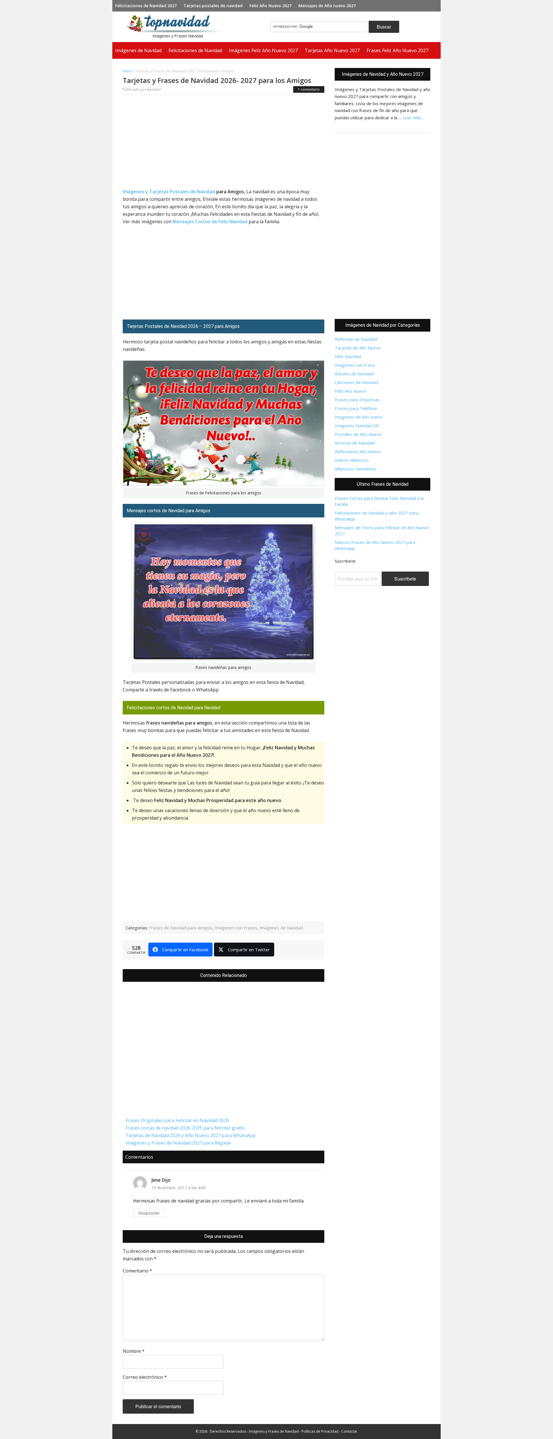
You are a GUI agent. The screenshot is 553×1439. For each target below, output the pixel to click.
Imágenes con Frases (236, 928)
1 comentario (309, 89)
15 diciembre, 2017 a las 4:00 (178, 1187)
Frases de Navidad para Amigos (180, 928)
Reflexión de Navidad (356, 339)
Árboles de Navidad (354, 374)
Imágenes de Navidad (281, 928)
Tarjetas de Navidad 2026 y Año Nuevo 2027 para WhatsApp (190, 1135)
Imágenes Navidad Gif (356, 425)
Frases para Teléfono (356, 408)
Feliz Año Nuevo (350, 391)
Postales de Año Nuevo (358, 434)
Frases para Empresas (357, 399)
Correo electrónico (145, 1377)
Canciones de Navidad (356, 382)
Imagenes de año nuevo (358, 417)
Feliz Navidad (348, 356)
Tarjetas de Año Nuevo (358, 348)
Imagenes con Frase (355, 365)
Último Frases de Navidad (382, 484)
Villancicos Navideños (355, 469)
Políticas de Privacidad (320, 1431)
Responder (149, 1213)
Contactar (349, 1431)
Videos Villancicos (352, 460)
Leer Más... (413, 117)
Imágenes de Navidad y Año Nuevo (177, 27)
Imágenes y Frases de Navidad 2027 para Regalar (178, 1143)
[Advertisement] (223, 143)
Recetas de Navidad (355, 443)
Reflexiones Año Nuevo (358, 451)
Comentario (137, 1271)
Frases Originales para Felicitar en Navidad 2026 (177, 1120)
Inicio (127, 70)
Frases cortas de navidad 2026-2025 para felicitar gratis (185, 1128)
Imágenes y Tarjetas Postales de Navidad (169, 191)
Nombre (134, 1351)
